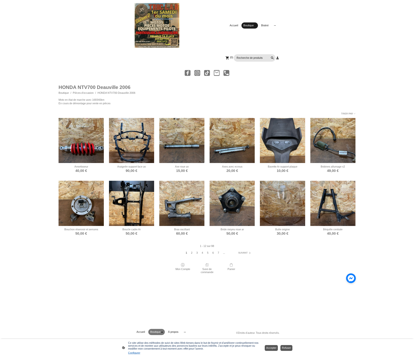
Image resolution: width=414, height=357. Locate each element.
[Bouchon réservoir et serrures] (81, 203)
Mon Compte (182, 269)
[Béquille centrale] (332, 203)
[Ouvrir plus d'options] (275, 25)
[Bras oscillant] (181, 203)
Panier (231, 269)
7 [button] (218, 252)
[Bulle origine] (282, 203)
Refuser (286, 348)
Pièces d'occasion (83, 93)
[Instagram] (197, 73)
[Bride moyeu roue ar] (232, 203)
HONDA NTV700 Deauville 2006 (116, 93)
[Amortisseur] (81, 140)
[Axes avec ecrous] (232, 140)
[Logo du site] (157, 25)
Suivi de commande (207, 271)
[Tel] (226, 73)
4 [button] (202, 252)
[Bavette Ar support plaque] (282, 140)
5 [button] (207, 252)
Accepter (271, 348)
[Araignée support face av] (131, 140)
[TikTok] (207, 73)
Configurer (134, 353)
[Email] (217, 73)
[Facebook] (188, 73)
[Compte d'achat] (277, 58)
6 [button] (213, 252)
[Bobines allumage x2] (332, 140)
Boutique (64, 93)
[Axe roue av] (181, 140)
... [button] (224, 252)
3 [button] (197, 252)
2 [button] (191, 252)
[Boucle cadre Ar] (131, 203)
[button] (245, 253)
